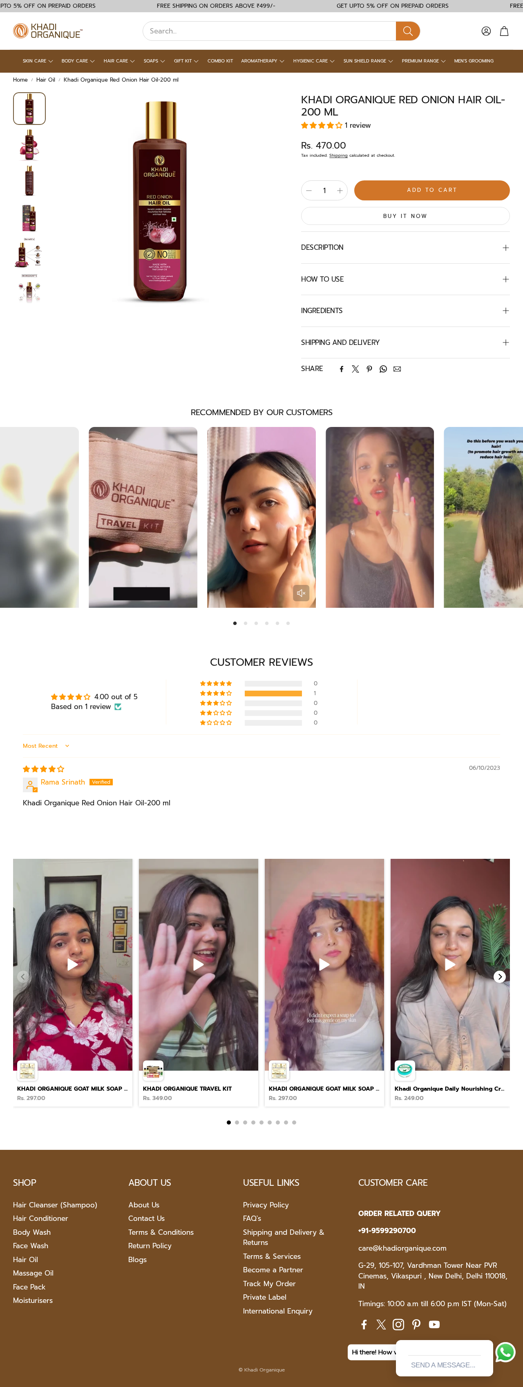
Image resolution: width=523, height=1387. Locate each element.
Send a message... (443, 1365)
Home (20, 80)
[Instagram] (398, 1324)
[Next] (500, 977)
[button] (281, 31)
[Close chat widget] (486, 1331)
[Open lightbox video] (72, 983)
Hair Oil (45, 80)
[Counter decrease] (309, 190)
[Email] (397, 369)
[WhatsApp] (383, 369)
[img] (43, 769)
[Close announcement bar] (515, 6)
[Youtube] (434, 1324)
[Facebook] (341, 369)
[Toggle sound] (301, 593)
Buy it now (405, 216)
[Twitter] (355, 369)
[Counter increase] (340, 190)
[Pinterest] (369, 369)
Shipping (338, 155)
